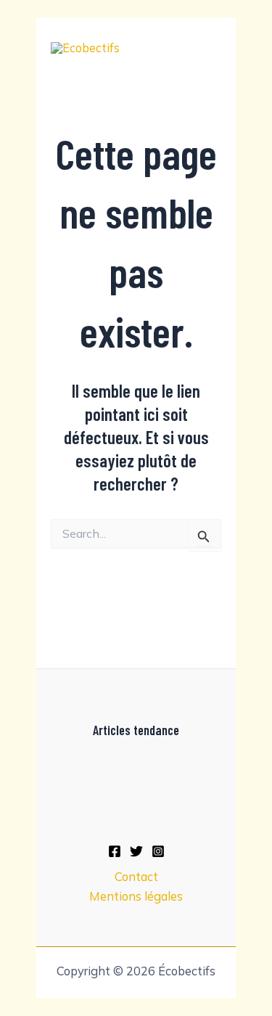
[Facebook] (114, 851)
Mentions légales (136, 896)
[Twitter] (136, 851)
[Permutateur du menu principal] (205, 47)
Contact (136, 876)
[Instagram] (158, 851)
